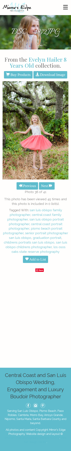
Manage (66, 2)
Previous (29, 186)
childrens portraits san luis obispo (29, 242)
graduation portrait (47, 238)
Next (45, 186)
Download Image (52, 75)
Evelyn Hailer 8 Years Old (38, 62)
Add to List (37, 259)
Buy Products (20, 75)
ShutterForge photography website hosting (31, 437)
